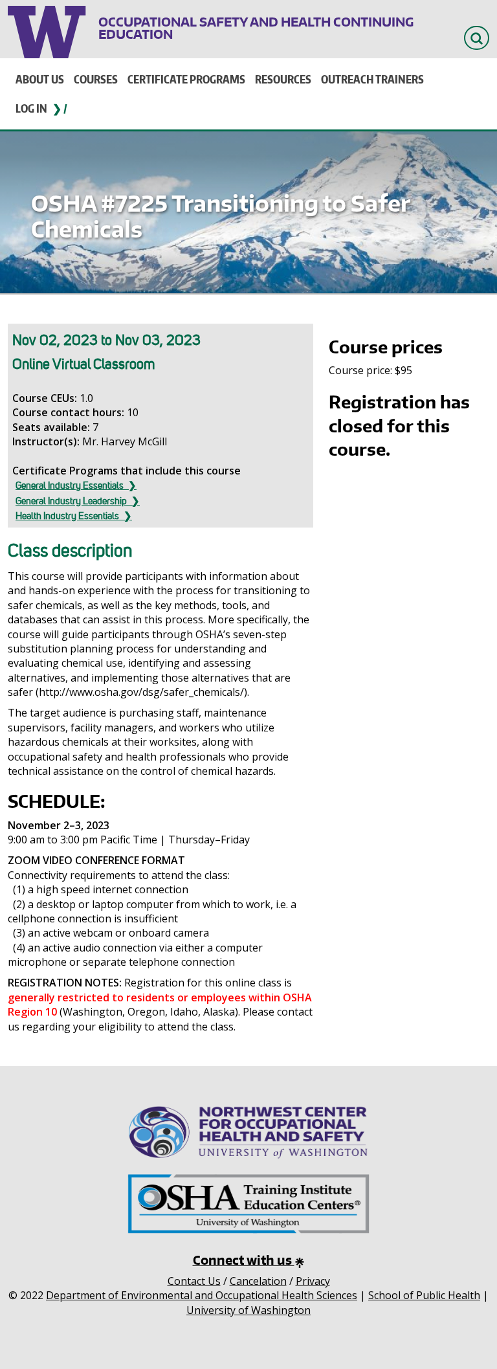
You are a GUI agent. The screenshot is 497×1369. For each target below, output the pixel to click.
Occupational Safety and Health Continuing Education (256, 28)
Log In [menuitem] (31, 108)
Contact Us (194, 1281)
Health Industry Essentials (67, 516)
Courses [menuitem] (96, 79)
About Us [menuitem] (40, 79)
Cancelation (258, 1281)
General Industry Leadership (71, 501)
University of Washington (48, 29)
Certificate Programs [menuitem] (186, 79)
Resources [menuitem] (283, 79)
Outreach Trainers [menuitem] (372, 79)
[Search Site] (476, 38)
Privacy (313, 1281)
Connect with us (243, 1260)
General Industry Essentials (70, 485)
